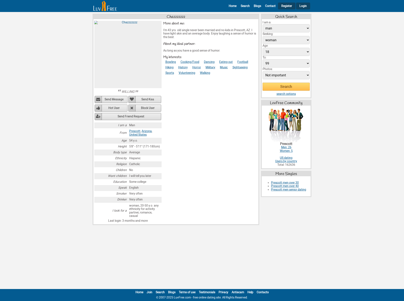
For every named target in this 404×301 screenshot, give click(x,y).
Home (233, 6)
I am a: (267, 22)
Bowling (170, 62)
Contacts (263, 292)
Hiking (169, 67)
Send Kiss (147, 99)
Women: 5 (286, 151)
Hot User (114, 108)
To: (264, 57)
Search (245, 6)
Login (303, 6)
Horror (196, 67)
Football (242, 62)
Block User (148, 108)
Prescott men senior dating (288, 189)
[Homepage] (105, 6)
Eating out (226, 62)
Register (286, 6)
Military (210, 67)
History (183, 67)
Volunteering (187, 73)
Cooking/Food (190, 62)
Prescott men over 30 (285, 182)
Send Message (114, 99)
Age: (265, 46)
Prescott (134, 131)
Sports (169, 73)
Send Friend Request (131, 116)
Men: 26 (286, 147)
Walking (205, 73)
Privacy (223, 292)
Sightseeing (240, 67)
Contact (270, 6)
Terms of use (187, 292)
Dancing (209, 62)
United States (138, 135)
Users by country (286, 161)
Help (250, 292)
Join (149, 292)
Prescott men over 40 (285, 186)
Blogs (257, 6)
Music (224, 67)
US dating (286, 158)
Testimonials (207, 292)
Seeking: (268, 34)
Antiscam (238, 292)
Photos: (268, 69)
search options (286, 94)
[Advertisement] (202, 257)
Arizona (147, 131)
